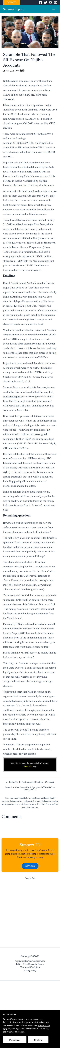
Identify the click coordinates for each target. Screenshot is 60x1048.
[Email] (55, 2)
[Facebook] (40, 2)
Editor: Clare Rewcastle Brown (30, 964)
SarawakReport (13, 9)
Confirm (38, 1039)
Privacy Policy (30, 970)
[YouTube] (50, 2)
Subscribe (27, 766)
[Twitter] (45, 2)
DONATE (11, 2)
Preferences (14, 1039)
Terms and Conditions (30, 967)
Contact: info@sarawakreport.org (30, 960)
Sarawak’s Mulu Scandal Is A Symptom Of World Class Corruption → (30, 788)
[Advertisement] (30, 914)
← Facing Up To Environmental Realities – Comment (30, 782)
